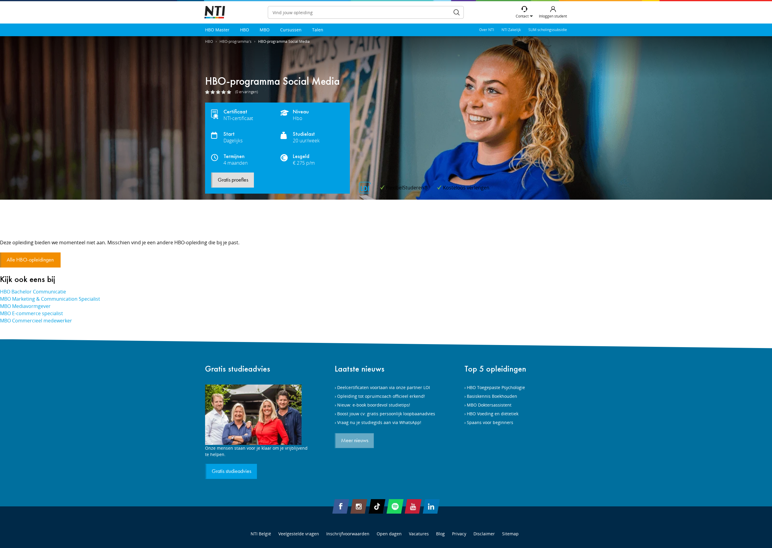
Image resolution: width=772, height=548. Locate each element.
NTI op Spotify (395, 506)
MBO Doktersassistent (489, 405)
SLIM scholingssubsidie (547, 29)
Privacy (459, 534)
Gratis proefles (233, 180)
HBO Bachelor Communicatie (33, 291)
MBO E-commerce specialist (31, 313)
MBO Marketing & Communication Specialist (50, 299)
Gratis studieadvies (237, 368)
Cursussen (291, 30)
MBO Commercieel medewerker (36, 320)
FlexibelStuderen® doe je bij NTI (214, 12)
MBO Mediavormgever (25, 306)
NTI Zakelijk (511, 29)
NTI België (261, 534)
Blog (440, 534)
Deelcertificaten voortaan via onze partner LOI (383, 387)
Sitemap (510, 534)
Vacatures (419, 534)
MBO (265, 30)
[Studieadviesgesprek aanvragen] (256, 415)
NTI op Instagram (358, 506)
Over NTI (486, 29)
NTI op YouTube (413, 506)
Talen (317, 30)
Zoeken (456, 12)
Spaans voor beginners (490, 422)
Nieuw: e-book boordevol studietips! (373, 405)
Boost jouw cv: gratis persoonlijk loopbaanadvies (386, 414)
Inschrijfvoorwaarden (347, 534)
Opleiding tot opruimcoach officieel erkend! (381, 396)
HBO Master (217, 30)
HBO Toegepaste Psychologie (496, 387)
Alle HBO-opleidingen (31, 260)
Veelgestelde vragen (298, 534)
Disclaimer (484, 534)
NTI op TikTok (377, 506)
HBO (244, 30)
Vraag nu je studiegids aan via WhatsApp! (379, 422)
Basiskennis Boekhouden (492, 396)
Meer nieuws (354, 440)
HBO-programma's (236, 41)
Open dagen (389, 534)
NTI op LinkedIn (431, 506)
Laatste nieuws (359, 368)
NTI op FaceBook (340, 506)
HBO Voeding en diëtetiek (492, 414)
